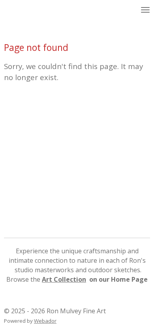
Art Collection (64, 279)
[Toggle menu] (145, 10)
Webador (45, 320)
